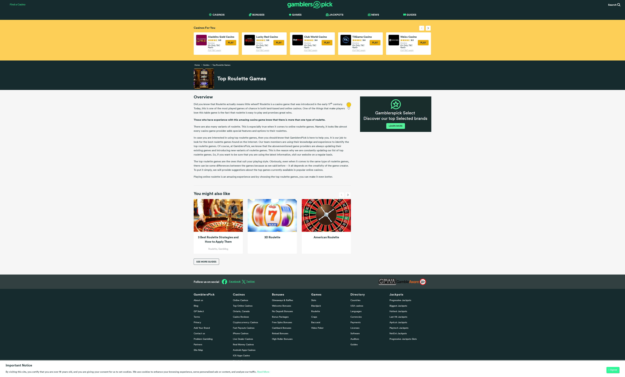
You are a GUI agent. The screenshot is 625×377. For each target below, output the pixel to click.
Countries (355, 300)
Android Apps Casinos (244, 350)
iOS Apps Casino (241, 356)
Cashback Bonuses (281, 328)
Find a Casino (17, 4)
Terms (197, 317)
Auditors (354, 339)
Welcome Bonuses (281, 306)
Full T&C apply (214, 51)
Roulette (315, 311)
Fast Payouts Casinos (243, 328)
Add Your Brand (202, 328)
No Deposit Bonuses (282, 311)
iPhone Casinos (240, 333)
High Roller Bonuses (282, 339)
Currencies (356, 317)
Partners (198, 344)
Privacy (197, 322)
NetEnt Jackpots (398, 333)
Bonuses (278, 294)
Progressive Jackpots (400, 300)
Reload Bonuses (280, 333)
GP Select (199, 311)
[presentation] (421, 28)
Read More (263, 372)
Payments (355, 322)
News (375, 14)
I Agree (613, 370)
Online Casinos (240, 300)
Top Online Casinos (242, 306)
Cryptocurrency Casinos (245, 322)
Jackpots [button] (336, 14)
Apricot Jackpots (398, 322)
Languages (355, 311)
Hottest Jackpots (398, 311)
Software (355, 333)
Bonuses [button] (258, 14)
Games (316, 294)
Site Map (198, 350)
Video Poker (317, 328)
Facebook (235, 281)
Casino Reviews (241, 317)
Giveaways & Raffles (282, 300)
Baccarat (315, 322)
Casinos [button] (219, 14)
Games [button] (297, 14)
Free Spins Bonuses (282, 322)
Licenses (354, 328)
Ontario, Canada (241, 311)
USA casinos (356, 306)
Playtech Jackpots (398, 328)
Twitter (250, 281)
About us (198, 300)
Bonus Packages (280, 317)
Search (612, 4)
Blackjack (316, 306)
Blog (196, 306)
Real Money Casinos (243, 344)
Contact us (199, 333)
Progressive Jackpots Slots (403, 339)
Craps (314, 317)
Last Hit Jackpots (398, 317)
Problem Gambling (203, 339)
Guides (411, 14)
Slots (313, 300)
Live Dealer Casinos (243, 339)
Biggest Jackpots (398, 306)
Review (211, 43)
